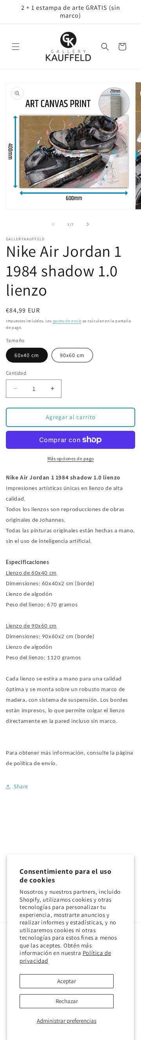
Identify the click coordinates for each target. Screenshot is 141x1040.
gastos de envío (67, 320)
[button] (15, 46)
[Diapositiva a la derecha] (87, 224)
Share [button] (21, 786)
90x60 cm (72, 355)
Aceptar (66, 981)
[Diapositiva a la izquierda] (53, 224)
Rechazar (67, 1001)
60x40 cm (26, 355)
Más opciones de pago (70, 458)
